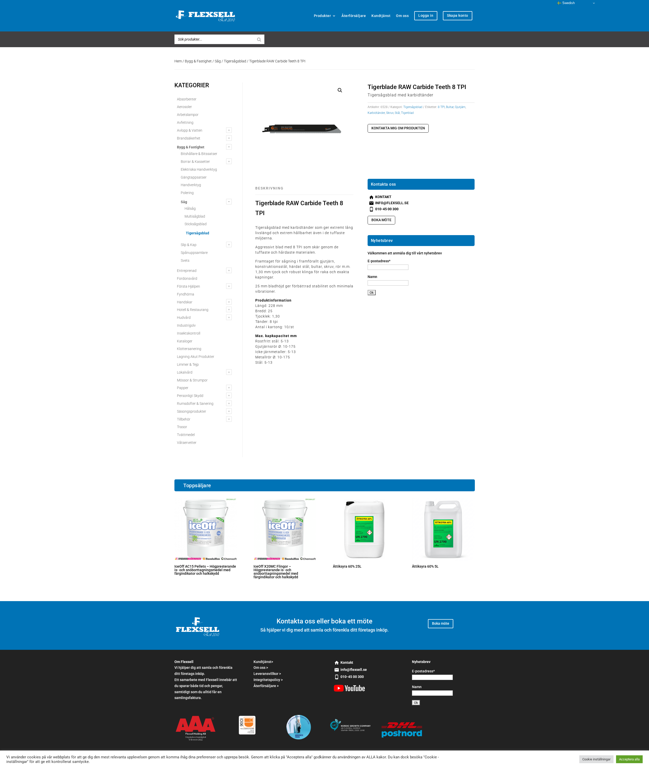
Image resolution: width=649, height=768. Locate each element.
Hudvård (184, 318)
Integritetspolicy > (268, 680)
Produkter (322, 16)
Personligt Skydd (190, 396)
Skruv (389, 113)
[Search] (259, 39)
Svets (185, 260)
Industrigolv (186, 325)
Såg (218, 61)
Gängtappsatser (194, 177)
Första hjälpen (188, 286)
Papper (182, 388)
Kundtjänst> (263, 662)
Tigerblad (407, 113)
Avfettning (185, 122)
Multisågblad (195, 216)
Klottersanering (189, 349)
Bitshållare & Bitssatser (199, 154)
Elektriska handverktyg (199, 169)
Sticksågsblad (196, 224)
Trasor (182, 427)
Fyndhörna (185, 294)
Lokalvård (184, 372)
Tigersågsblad (235, 61)
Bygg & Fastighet (198, 61)
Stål (397, 113)
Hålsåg (190, 208)
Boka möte (381, 220)
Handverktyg (191, 185)
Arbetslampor (188, 115)
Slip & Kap (188, 245)
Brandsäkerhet (188, 138)
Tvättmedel (186, 435)
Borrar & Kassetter (195, 162)
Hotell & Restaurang (192, 310)
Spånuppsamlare (194, 253)
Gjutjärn (460, 107)
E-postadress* (379, 261)
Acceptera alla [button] (629, 759)
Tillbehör (183, 419)
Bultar (450, 107)
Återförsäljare (353, 16)
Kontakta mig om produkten (398, 128)
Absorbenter (186, 99)
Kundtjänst (380, 16)
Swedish (568, 3)
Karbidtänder (376, 113)
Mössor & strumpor (192, 380)
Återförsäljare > (266, 686)
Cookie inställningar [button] (596, 759)
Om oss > (261, 668)
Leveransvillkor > (267, 674)
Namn (372, 277)
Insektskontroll (188, 333)
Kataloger (184, 341)
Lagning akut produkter (195, 357)
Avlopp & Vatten (189, 130)
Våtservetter (186, 443)
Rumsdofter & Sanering (195, 404)
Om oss (402, 16)
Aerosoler (184, 107)
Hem (178, 61)
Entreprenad (186, 271)
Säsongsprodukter (191, 411)
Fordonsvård (187, 278)
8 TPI (441, 107)
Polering (187, 193)
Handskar (184, 302)
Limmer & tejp (188, 364)
